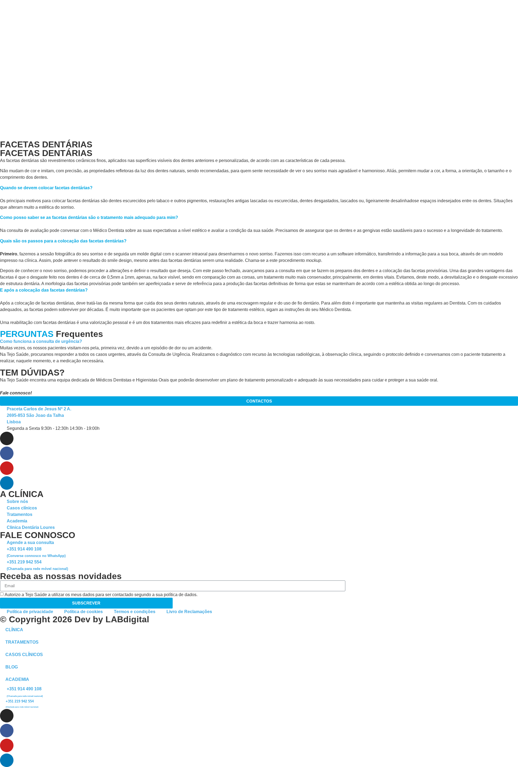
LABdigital (127, 619)
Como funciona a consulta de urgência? (41, 341)
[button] (259, 341)
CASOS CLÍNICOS (24, 654)
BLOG (11, 667)
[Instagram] (6, 438)
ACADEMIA (17, 679)
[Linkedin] (6, 483)
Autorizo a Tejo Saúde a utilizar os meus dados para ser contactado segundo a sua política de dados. (101, 594)
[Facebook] (6, 453)
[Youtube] (6, 468)
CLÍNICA (14, 629)
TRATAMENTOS (22, 642)
